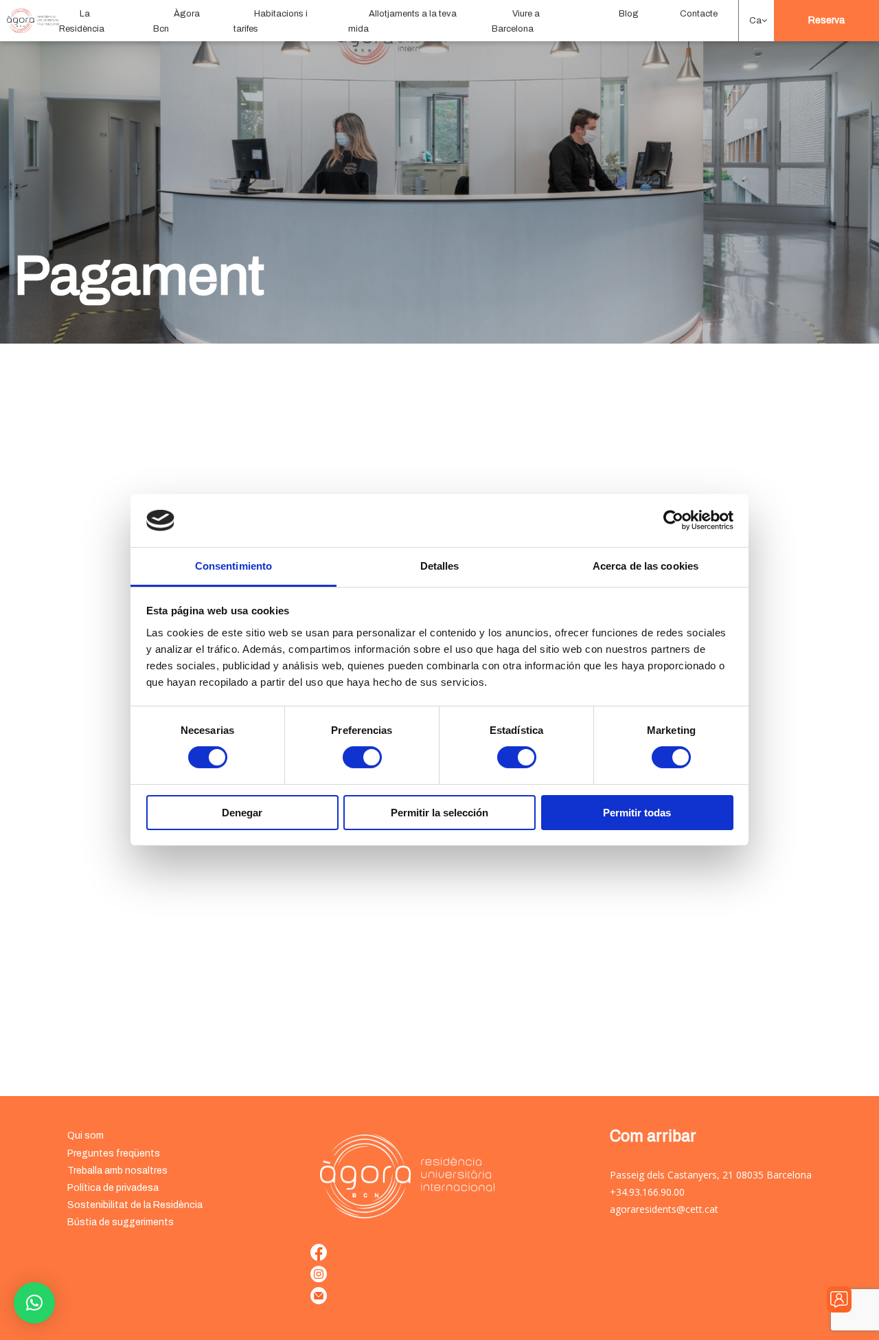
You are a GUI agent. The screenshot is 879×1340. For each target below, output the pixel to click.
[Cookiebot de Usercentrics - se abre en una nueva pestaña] (673, 520)
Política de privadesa (113, 1188)
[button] (756, 20)
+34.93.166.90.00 (647, 1191)
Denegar (242, 812)
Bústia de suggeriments (120, 1222)
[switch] (362, 757)
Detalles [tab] (439, 566)
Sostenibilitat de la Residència (135, 1205)
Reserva (826, 20)
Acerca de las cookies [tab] (645, 566)
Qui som (85, 1135)
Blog (629, 14)
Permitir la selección (439, 812)
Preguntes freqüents (113, 1153)
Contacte (699, 14)
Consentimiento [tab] (233, 566)
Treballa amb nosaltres (117, 1170)
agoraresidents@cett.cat (664, 1209)
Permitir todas (637, 812)
